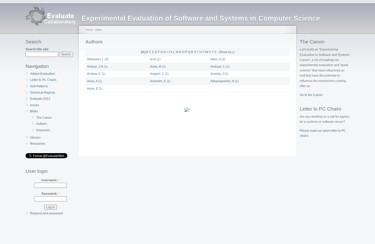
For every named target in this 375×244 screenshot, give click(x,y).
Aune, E (92, 88)
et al (153, 59)
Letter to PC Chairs (43, 80)
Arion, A (92, 81)
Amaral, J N (95, 66)
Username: (50, 180)
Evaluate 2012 (40, 99)
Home (89, 29)
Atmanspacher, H (222, 81)
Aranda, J (217, 74)
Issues (34, 105)
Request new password (46, 213)
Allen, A (215, 59)
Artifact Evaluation (42, 74)
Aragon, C (157, 74)
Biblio (34, 111)
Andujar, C (217, 66)
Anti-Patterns (39, 86)
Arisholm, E (158, 81)
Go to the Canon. (311, 95)
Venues (35, 137)
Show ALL (226, 52)
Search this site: (37, 49)
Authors (41, 124)
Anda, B (155, 66)
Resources (37, 143)
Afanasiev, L (95, 59)
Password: (50, 194)
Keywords (43, 130)
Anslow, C (94, 74)
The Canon (44, 117)
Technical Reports (42, 92)
